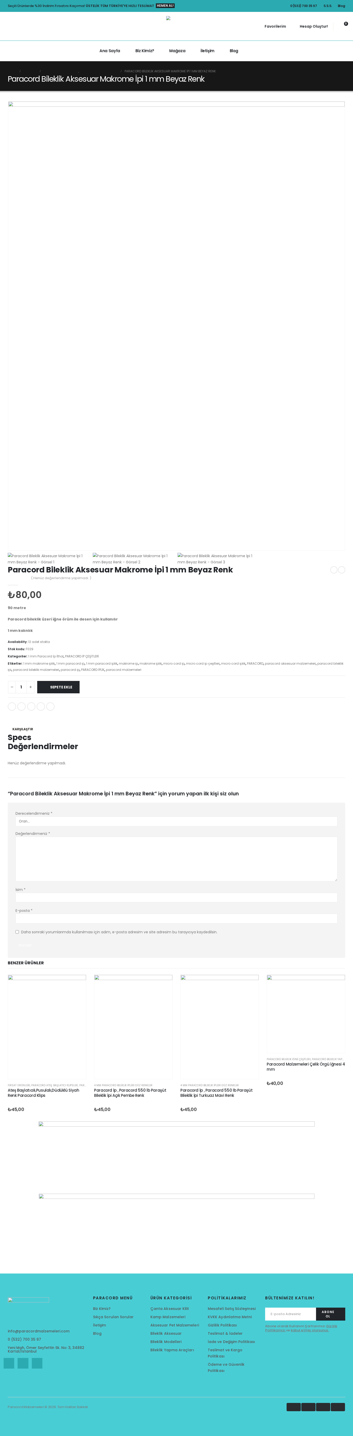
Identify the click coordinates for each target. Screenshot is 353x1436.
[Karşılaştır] (77, 1008)
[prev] (333, 569)
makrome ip (128, 663)
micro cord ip (174, 663)
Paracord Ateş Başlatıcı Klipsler (54, 1085)
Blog (234, 50)
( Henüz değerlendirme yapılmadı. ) (61, 578)
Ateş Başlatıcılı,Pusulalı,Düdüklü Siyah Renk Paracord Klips (43, 1093)
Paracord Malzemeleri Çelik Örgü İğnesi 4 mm (306, 1066)
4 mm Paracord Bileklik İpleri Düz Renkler (123, 1085)
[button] (4, 26)
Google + (41, 706)
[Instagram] (37, 1363)
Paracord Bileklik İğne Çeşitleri (289, 1059)
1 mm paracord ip (70, 663)
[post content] (47, 1027)
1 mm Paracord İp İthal (46, 656)
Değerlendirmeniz (33, 833)
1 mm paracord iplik (101, 663)
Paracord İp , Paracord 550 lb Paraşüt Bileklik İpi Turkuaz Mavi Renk (216, 1093)
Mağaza (177, 50)
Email (50, 706)
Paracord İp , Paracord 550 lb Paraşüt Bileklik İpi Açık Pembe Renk (130, 1093)
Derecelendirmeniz (34, 813)
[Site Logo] (176, 26)
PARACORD (255, 663)
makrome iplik (151, 663)
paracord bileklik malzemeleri (36, 669)
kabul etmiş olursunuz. (310, 1330)
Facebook (12, 706)
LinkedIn (31, 706)
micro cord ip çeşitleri (203, 663)
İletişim (207, 50)
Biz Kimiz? (144, 50)
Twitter (21, 706)
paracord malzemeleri (123, 669)
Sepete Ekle (61, 687)
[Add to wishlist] (176, 716)
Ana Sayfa (109, 50)
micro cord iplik (233, 663)
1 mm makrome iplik (39, 663)
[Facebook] (9, 1363)
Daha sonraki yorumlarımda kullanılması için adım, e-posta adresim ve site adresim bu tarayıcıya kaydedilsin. (119, 932)
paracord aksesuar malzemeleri (290, 663)
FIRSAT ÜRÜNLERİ (19, 1085)
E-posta (24, 910)
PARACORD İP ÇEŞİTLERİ (82, 656)
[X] (23, 1363)
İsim (21, 889)
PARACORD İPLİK (92, 669)
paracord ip (70, 669)
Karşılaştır (22, 729)
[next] (341, 569)
